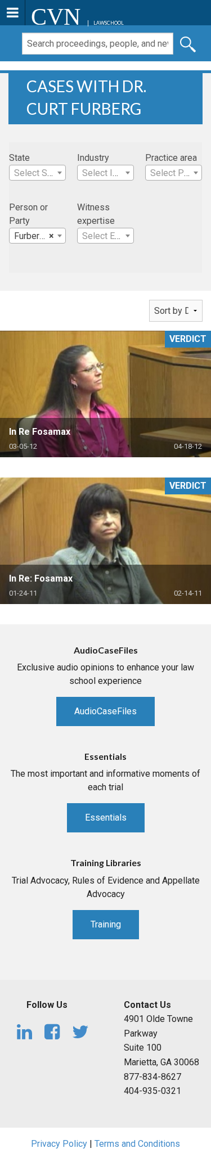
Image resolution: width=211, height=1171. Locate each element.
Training (106, 924)
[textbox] (37, 173)
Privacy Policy (59, 1143)
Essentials (106, 817)
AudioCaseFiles (105, 711)
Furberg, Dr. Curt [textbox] (39, 236)
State (19, 157)
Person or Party (28, 214)
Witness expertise (96, 214)
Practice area (171, 157)
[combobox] (37, 173)
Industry (93, 157)
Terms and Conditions (137, 1143)
